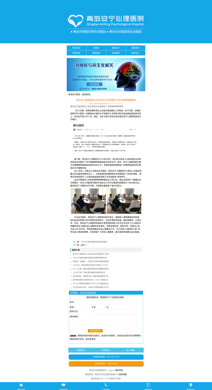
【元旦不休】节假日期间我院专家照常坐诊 (89, 272)
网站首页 (76, 48)
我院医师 (135, 48)
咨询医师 (116, 53)
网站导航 (119, 370)
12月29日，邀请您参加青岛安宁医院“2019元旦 (90, 265)
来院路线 (96, 53)
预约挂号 (135, 53)
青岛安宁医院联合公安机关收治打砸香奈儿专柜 (91, 254)
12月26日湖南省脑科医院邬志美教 (93, 242)
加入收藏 (130, 350)
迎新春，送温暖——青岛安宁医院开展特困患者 (91, 261)
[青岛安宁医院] (106, 24)
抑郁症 (96, 48)
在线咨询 (106, 350)
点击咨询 (94, 84)
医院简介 (116, 48)
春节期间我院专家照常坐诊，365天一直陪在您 (90, 280)
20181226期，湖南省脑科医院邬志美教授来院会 (91, 269)
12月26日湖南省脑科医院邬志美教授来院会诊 (90, 257)
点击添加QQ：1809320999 (106, 364)
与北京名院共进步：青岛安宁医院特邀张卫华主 (91, 287)
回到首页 (81, 350)
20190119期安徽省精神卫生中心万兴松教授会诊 (91, 283)
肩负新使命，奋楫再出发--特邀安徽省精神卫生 (90, 276)
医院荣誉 (76, 53)
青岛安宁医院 (74, 94)
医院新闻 (86, 94)
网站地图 (123, 374)
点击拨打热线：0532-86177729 (106, 357)
